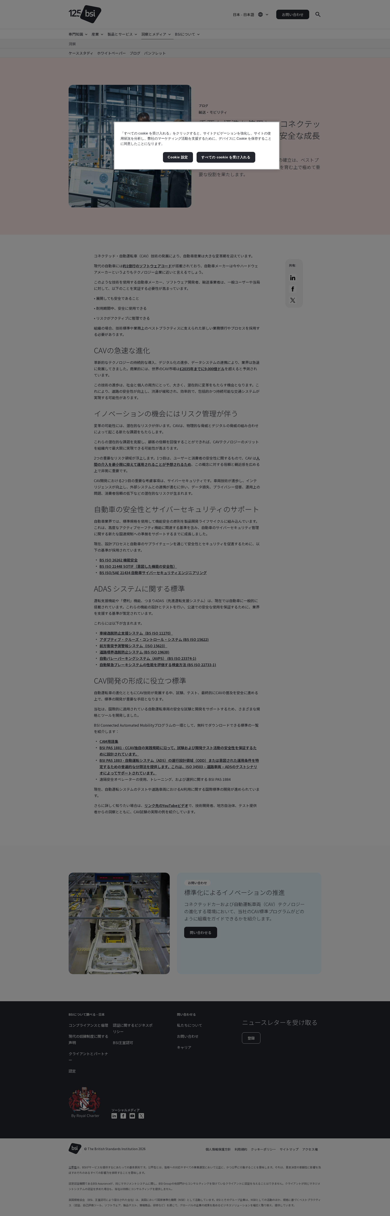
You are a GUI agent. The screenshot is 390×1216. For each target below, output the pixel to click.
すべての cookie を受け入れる (226, 157)
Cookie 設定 (178, 157)
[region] (197, 146)
